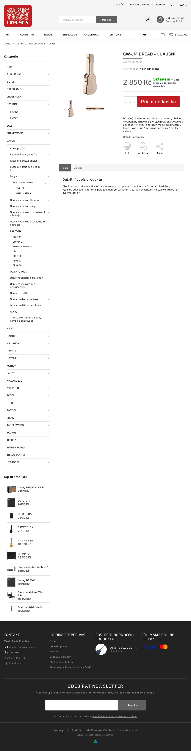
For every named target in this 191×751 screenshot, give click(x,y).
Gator (11, 140)
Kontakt (161, 4)
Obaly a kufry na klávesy (24, 200)
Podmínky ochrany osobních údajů (70, 667)
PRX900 (17, 260)
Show (10, 417)
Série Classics (23, 187)
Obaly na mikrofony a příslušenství (22, 285)
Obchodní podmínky (61, 661)
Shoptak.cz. (108, 734)
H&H (9, 328)
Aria (9, 66)
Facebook (15, 663)
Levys (13, 176)
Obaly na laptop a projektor (26, 277)
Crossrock (14, 96)
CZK (182, 4)
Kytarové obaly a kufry (23, 154)
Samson (12, 410)
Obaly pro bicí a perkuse (24, 299)
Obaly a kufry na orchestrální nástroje (27, 213)
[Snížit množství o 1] (126, 102)
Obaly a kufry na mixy (22, 206)
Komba (14, 111)
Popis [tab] (65, 167)
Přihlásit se (131, 705)
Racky (13, 311)
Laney (11, 373)
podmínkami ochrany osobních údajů (114, 716)
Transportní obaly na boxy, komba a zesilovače (26, 319)
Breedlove (14, 89)
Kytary (14, 117)
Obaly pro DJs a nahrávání (25, 305)
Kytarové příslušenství (23, 160)
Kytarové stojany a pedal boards (25, 168)
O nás (120, 4)
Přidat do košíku (158, 101)
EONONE (17, 241)
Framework (15, 133)
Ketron (12, 365)
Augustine (14, 74)
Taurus (11, 432)
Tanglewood (15, 425)
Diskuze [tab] (77, 167)
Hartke (11, 335)
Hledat (106, 19)
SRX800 (17, 265)
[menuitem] (10, 34)
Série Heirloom (24, 192)
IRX (14, 251)
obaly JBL (15, 230)
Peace (11, 395)
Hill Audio (13, 343)
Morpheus (13, 387)
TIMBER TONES (16, 447)
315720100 (15, 652)
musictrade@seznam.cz (23, 646)
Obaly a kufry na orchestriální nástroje (27, 223)
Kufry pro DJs (18, 148)
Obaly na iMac (18, 271)
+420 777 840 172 (14, 657)
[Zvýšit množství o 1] (134, 102)
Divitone (12, 104)
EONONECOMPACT (22, 246)
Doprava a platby (60, 656)
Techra (11, 440)
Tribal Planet (16, 454)
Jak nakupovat (140, 4)
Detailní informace (134, 136)
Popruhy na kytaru (23, 182)
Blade (11, 81)
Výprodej (13, 462)
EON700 (17, 237)
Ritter (11, 402)
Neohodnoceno (150, 69)
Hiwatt (11, 350)
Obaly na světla (19, 293)
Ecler (10, 125)
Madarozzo (14, 380)
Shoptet (89, 734)
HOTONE (12, 358)
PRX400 (17, 255)
